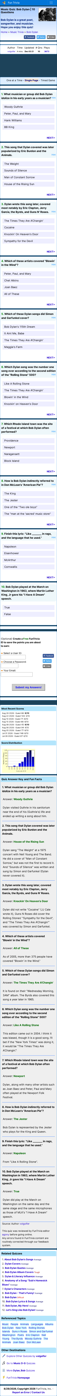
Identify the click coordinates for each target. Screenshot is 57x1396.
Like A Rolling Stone (16, 383)
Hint (54, 98)
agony (5, 1234)
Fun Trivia (13, 2)
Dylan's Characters (16, 1288)
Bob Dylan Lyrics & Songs (20, 1301)
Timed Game (48, 80)
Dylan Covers (13, 1263)
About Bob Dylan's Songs (18, 1259)
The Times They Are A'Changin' (23, 220)
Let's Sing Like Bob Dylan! (21, 1310)
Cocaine (9, 227)
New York (21, 1327)
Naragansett (11, 454)
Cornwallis (10, 566)
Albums (49, 1324)
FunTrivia (18, 1377)
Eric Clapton (33, 1335)
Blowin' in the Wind (16, 397)
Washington (9, 1335)
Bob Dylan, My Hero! (17, 1305)
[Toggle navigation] (51, 2)
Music (5, 1324)
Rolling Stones (37, 1327)
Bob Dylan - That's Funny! (19, 1293)
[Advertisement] (28, 65)
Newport (9, 447)
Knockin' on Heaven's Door (21, 404)
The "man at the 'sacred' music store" (27, 513)
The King (10, 493)
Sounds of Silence (15, 170)
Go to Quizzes (21, 1363)
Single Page (31, 80)
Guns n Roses (19, 1331)
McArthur (10, 560)
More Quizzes (21, 1370)
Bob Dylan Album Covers (19, 1272)
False (7, 614)
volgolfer (11, 51)
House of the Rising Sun (19, 184)
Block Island (11, 460)
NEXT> (51, 137)
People (14, 1324)
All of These (11, 294)
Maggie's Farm (13, 347)
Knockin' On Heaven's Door (21, 234)
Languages (37, 1324)
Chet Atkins (11, 280)
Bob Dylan (11, 1297)
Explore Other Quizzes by (26, 1356)
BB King (9, 127)
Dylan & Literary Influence (20, 1276)
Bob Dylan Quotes (15, 1268)
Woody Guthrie (13, 106)
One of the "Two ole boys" (20, 507)
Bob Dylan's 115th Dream (19, 326)
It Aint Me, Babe (14, 333)
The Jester (11, 500)
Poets (20, 1335)
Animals (24, 1324)
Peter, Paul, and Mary (17, 113)
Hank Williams (13, 120)
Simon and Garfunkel (41, 1331)
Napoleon (10, 546)
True (7, 607)
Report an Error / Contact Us (28, 1392)
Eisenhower (11, 553)
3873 (46, 51)
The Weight (11, 163)
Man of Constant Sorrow (19, 177)
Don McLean (34, 1342)
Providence (11, 440)
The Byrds (17, 1338)
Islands (6, 1331)
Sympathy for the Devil (18, 241)
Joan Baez (10, 287)
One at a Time (14, 80)
